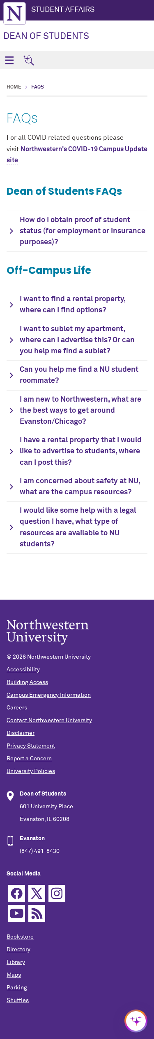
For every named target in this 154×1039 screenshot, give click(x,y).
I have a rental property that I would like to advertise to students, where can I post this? (81, 451)
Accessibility (23, 670)
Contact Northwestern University (49, 720)
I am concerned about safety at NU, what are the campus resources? (80, 486)
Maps (14, 975)
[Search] (28, 60)
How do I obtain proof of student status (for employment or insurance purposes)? (82, 231)
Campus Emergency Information (49, 695)
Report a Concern (29, 759)
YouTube (16, 913)
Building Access (27, 682)
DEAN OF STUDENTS (46, 36)
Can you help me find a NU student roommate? (79, 375)
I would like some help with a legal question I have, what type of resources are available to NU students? (78, 527)
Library (16, 962)
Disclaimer (20, 733)
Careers (17, 708)
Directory (18, 950)
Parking (17, 988)
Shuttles (18, 1000)
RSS (36, 913)
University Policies (31, 771)
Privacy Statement (31, 746)
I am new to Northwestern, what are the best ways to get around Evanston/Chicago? (80, 410)
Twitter (36, 893)
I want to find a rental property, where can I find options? (73, 305)
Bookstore (20, 937)
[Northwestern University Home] (14, 13)
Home (14, 87)
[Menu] (9, 60)
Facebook (16, 893)
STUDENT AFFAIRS (62, 10)
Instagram (56, 893)
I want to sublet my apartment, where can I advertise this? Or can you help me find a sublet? (77, 340)
